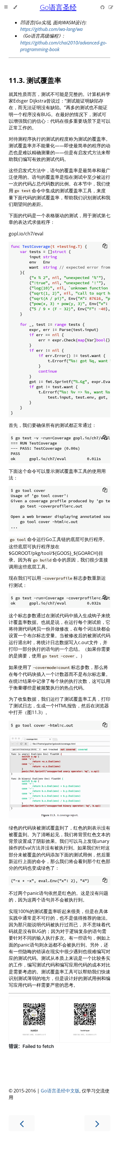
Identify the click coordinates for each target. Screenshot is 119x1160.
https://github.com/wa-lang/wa (51, 29)
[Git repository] (103, 7)
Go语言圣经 (58, 7)
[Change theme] (15, 7)
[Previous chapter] (22, 1123)
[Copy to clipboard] (105, 245)
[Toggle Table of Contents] (5, 7)
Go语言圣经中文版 (60, 1091)
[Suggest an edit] (111, 7)
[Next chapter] (97, 1123)
